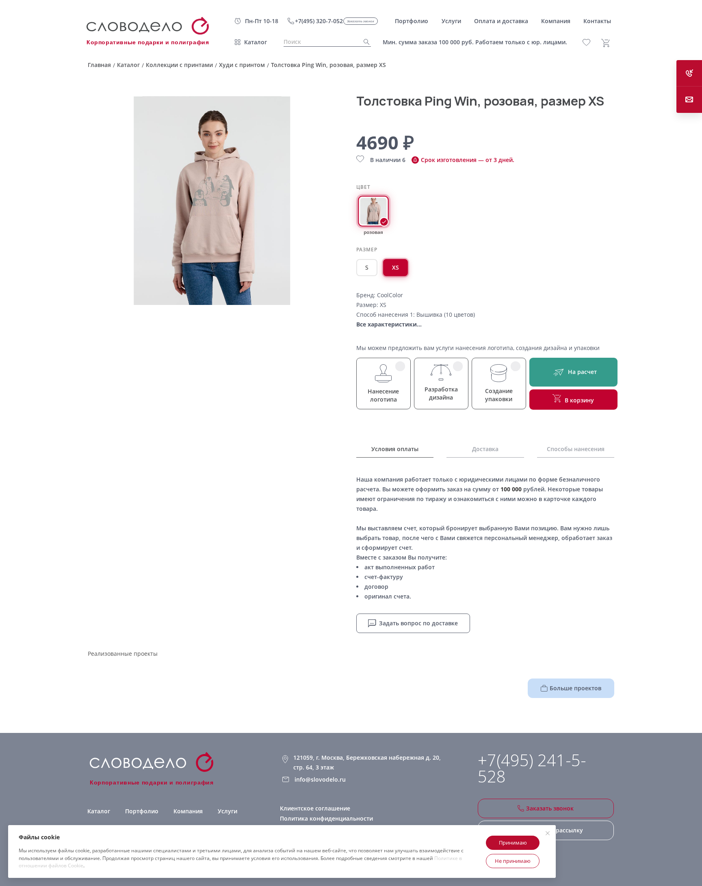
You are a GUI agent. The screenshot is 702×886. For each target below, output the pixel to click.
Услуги (227, 811)
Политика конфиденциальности (326, 818)
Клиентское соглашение (315, 808)
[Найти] (364, 42)
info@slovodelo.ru (320, 779)
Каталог (255, 42)
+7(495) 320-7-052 (319, 21)
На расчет (582, 372)
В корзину (579, 400)
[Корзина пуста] (608, 43)
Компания (188, 811)
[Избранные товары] (591, 42)
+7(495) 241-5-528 (532, 768)
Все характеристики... (389, 324)
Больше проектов (575, 688)
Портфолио (141, 811)
